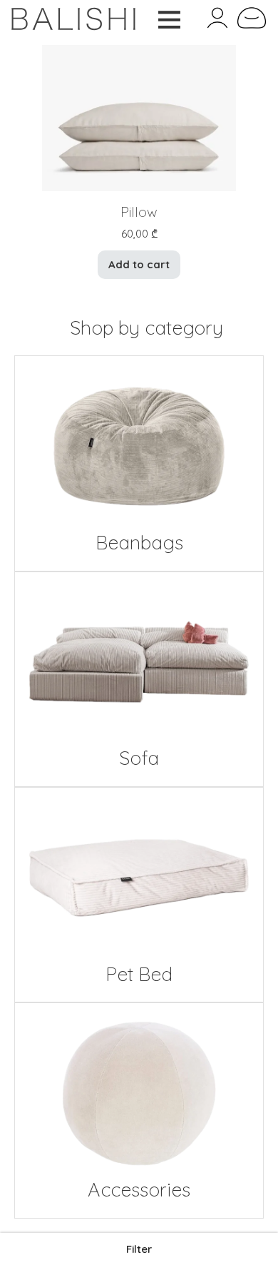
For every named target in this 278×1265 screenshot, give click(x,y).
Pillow (139, 211)
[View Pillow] (139, 116)
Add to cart (139, 264)
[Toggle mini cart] (251, 18)
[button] (139, 1249)
